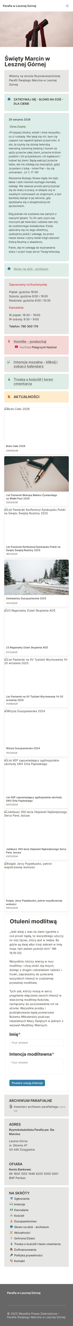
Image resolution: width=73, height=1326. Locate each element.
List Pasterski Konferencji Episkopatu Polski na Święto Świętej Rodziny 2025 (35, 511)
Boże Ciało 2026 (15, 409)
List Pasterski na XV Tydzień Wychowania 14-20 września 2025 (36, 661)
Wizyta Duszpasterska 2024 (23, 711)
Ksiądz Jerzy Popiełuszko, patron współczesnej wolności (36, 865)
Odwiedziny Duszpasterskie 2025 (26, 561)
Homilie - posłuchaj (30, 341)
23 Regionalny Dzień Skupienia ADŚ (28, 610)
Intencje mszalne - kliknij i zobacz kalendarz (36, 364)
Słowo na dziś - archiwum (31, 269)
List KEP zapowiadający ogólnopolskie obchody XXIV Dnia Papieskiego (30, 762)
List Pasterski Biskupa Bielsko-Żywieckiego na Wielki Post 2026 (35, 459)
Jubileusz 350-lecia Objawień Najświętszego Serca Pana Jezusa (34, 813)
